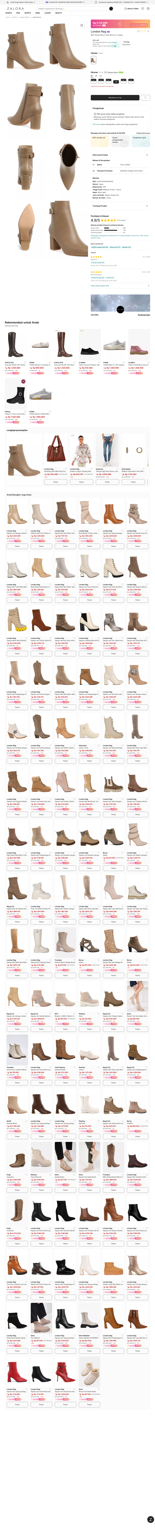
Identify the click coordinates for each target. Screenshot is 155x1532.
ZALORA (94, 315)
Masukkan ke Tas (115, 98)
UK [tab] (96, 76)
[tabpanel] (120, 82)
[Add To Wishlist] (145, 97)
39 (116, 82)
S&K (115, 46)
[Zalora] (15, 8)
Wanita (8, 13)
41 (131, 82)
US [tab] (101, 76)
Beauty (58, 13)
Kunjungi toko (144, 315)
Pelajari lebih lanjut (143, 133)
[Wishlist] (142, 8)
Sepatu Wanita (24, 17)
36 (94, 82)
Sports (28, 13)
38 (109, 82)
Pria (18, 13)
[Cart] (148, 8)
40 (124, 82)
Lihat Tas (144, 92)
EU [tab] (92, 76)
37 (101, 82)
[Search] (111, 8)
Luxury (47, 13)
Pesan (55, 482)
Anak (37, 13)
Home (8, 17)
